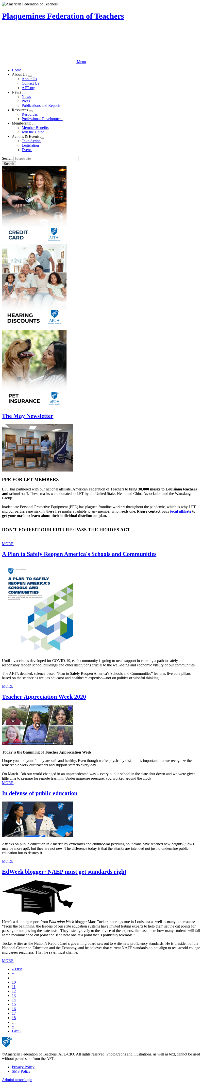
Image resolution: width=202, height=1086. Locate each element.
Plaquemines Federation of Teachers (63, 16)
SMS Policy (21, 1071)
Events (27, 150)
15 (14, 1004)
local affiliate (180, 511)
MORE (8, 544)
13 (14, 995)
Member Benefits (35, 128)
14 (14, 1000)
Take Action (31, 141)
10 (14, 982)
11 (14, 987)
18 (14, 1018)
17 (14, 1013)
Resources (30, 114)
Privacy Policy (23, 1067)
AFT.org (28, 88)
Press (26, 101)
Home (16, 70)
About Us (29, 79)
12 (14, 991)
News (26, 96)
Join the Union (33, 132)
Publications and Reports (41, 105)
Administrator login (17, 1080)
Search (7, 158)
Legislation (30, 145)
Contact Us (30, 83)
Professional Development (42, 119)
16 (14, 1009)
